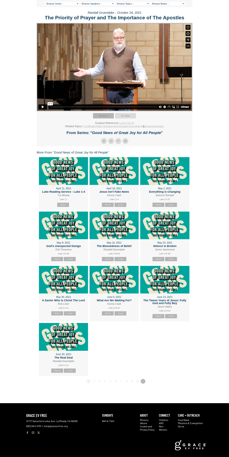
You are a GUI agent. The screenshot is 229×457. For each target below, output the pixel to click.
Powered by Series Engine (180, 390)
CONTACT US (196, 14)
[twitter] (38, 432)
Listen (127, 115)
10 (137, 381)
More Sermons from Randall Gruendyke (119, 126)
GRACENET (209, 14)
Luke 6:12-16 (127, 123)
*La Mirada (89, 126)
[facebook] (27, 432)
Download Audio (155, 126)
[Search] (217, 14)
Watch (105, 115)
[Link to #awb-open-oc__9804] (224, 14)
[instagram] (33, 432)
